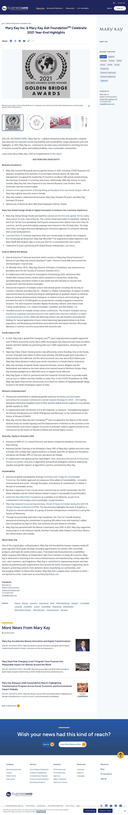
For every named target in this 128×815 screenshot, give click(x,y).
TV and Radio (84, 603)
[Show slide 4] (84, 123)
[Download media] (89, 106)
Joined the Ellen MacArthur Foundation (23, 497)
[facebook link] (116, 806)
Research (75, 603)
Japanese (104, 81)
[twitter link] (101, 806)
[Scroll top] (120, 755)
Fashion (17, 603)
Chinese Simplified (107, 77)
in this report (56, 153)
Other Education (39, 610)
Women (25, 603)
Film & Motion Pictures (23, 610)
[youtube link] (111, 806)
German (103, 61)
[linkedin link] (106, 806)
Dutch (102, 65)
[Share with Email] (24, 41)
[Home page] (15, 8)
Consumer (18, 607)
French (111, 61)
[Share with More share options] (32, 41)
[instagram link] (120, 806)
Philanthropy (56, 607)
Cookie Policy (41, 811)
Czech (116, 65)
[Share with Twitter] (15, 41)
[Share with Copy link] (28, 41)
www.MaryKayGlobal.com (47, 574)
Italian (119, 61)
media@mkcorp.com (9, 595)
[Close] (125, 811)
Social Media (46, 607)
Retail (52, 603)
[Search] (114, 3)
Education (64, 610)
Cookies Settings (89, 811)
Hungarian (104, 69)
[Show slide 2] (36, 123)
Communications (52, 610)
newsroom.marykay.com (11, 590)
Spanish (111, 57)
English (103, 57)
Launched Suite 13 (14, 235)
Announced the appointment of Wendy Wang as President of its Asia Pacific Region (44, 190)
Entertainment (68, 607)
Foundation (28, 607)
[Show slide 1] (13, 123)
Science (37, 607)
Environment (43, 603)
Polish (110, 65)
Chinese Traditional (108, 73)
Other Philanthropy (63, 603)
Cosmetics (33, 603)
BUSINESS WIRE (19, 138)
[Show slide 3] (60, 123)
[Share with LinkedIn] (10, 41)
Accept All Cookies (105, 811)
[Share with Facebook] (19, 41)
